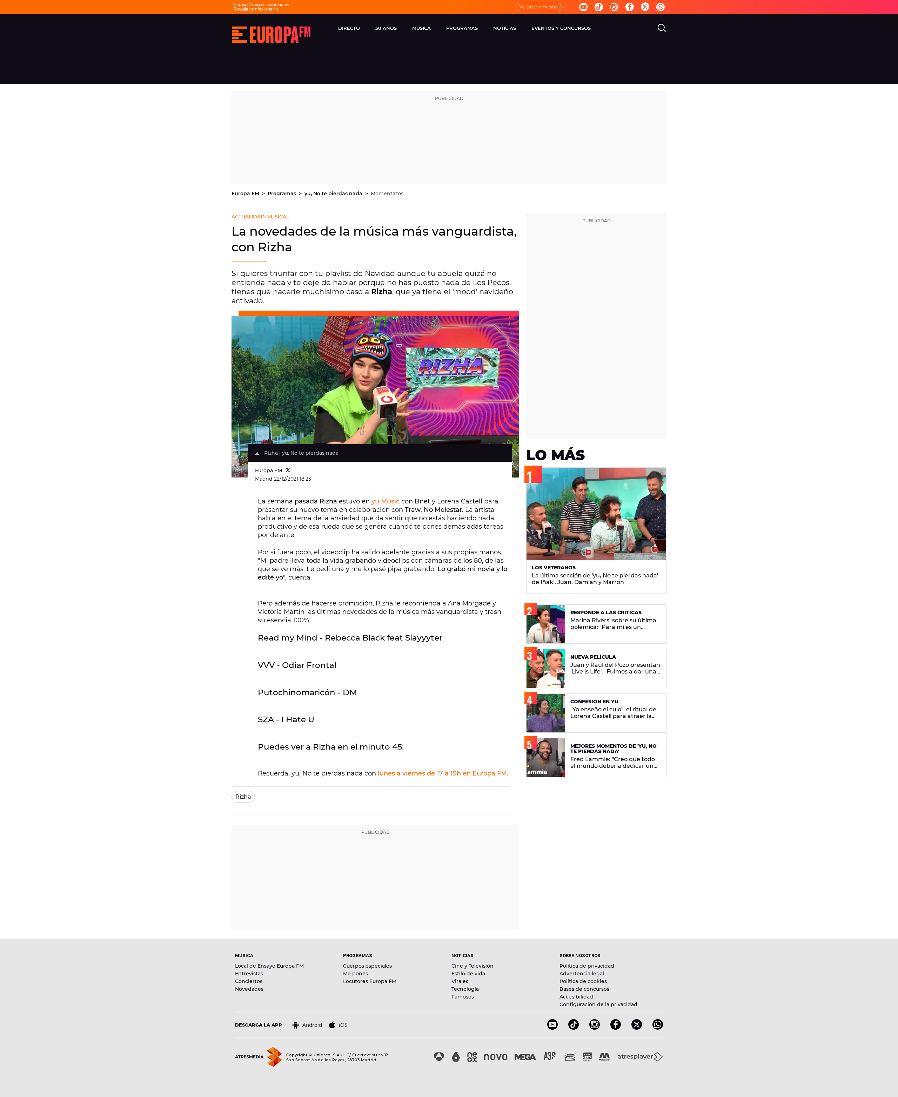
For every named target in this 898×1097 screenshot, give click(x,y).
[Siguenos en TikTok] (573, 1027)
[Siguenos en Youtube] (583, 7)
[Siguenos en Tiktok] (599, 7)
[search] (662, 28)
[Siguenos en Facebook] (629, 7)
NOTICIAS (504, 28)
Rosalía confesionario (255, 9)
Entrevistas (249, 973)
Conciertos (248, 981)
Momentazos (387, 193)
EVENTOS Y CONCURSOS (561, 28)
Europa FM (246, 193)
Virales (459, 981)
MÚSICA (421, 28)
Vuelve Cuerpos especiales (261, 4)
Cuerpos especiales (367, 966)
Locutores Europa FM (369, 981)
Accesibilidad (576, 997)
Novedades (249, 989)
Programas (282, 193)
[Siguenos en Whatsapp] (660, 7)
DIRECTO (349, 28)
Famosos (462, 997)
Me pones (355, 973)
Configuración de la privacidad (598, 1004)
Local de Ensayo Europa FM (269, 966)
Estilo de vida (468, 973)
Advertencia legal (581, 973)
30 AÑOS (386, 28)
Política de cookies (583, 981)
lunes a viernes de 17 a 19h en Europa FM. (443, 773)
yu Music (385, 501)
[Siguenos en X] (636, 1027)
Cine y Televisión (472, 966)
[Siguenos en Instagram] (614, 7)
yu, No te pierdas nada (334, 193)
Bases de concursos (584, 989)
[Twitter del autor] (288, 470)
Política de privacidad (586, 966)
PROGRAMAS (462, 28)
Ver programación (539, 6)
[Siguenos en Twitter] (645, 7)
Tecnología (465, 989)
